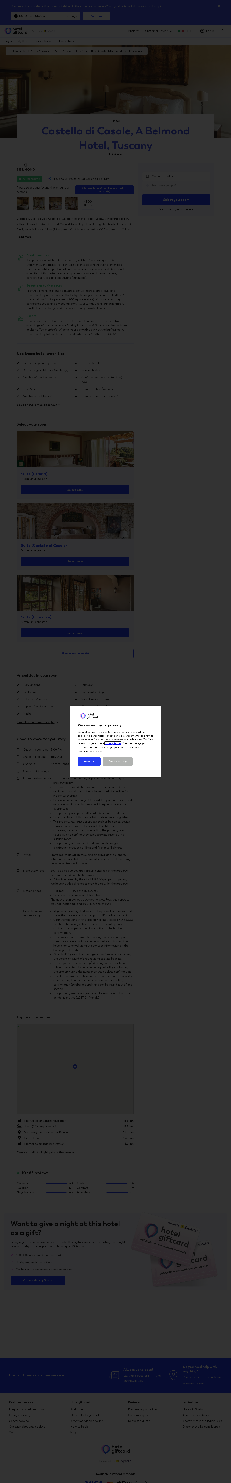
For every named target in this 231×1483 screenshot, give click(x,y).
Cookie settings (117, 761)
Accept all (89, 761)
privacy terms (113, 743)
